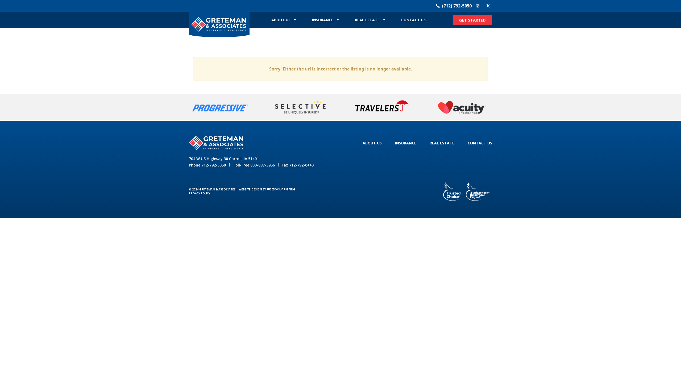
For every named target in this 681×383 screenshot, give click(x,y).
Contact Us (413, 19)
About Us (280, 19)
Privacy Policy (199, 193)
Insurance (322, 19)
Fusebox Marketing (281, 189)
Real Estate (367, 19)
